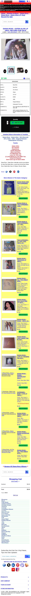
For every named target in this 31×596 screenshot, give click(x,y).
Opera (3, 527)
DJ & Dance (5, 513)
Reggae (4, 533)
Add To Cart (17, 123)
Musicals (4, 524)
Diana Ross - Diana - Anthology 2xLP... (21, 376)
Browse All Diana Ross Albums (15, 466)
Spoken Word (5, 541)
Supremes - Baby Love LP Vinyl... (22, 393)
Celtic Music (5, 502)
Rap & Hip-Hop (6, 531)
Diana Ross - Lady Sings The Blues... (23, 338)
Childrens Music (6, 503)
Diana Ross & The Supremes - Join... (23, 204)
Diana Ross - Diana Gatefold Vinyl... (23, 433)
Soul (3, 538)
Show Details (15, 481)
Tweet (10, 171)
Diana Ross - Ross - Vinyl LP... (23, 320)
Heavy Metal (5, 519)
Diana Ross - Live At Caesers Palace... (23, 356)
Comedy (4, 508)
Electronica (5, 516)
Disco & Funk (5, 512)
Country (4, 510)
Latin (3, 523)
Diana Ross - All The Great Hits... (22, 280)
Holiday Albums (6, 520)
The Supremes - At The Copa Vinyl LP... (23, 241)
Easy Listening (6, 515)
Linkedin (18, 171)
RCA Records (12, 32)
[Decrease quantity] (9, 123)
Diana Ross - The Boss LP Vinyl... (21, 260)
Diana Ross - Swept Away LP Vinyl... (22, 415)
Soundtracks (5, 540)
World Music (5, 542)
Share (6, 171)
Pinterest (14, 171)
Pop (3, 528)
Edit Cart (15, 495)
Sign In (22, 1)
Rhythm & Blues (6, 535)
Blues (3, 501)
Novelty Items (5, 526)
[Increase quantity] (9, 122)
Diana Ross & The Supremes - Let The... (23, 223)
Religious (4, 534)
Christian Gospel (6, 505)
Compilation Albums (7, 509)
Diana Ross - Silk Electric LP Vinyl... (22, 301)
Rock (3, 537)
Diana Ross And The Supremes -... (23, 183)
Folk (3, 517)
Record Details (23, 198)
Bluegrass (4, 499)
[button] (26, 21)
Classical (4, 506)
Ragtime (4, 530)
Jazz (3, 522)
